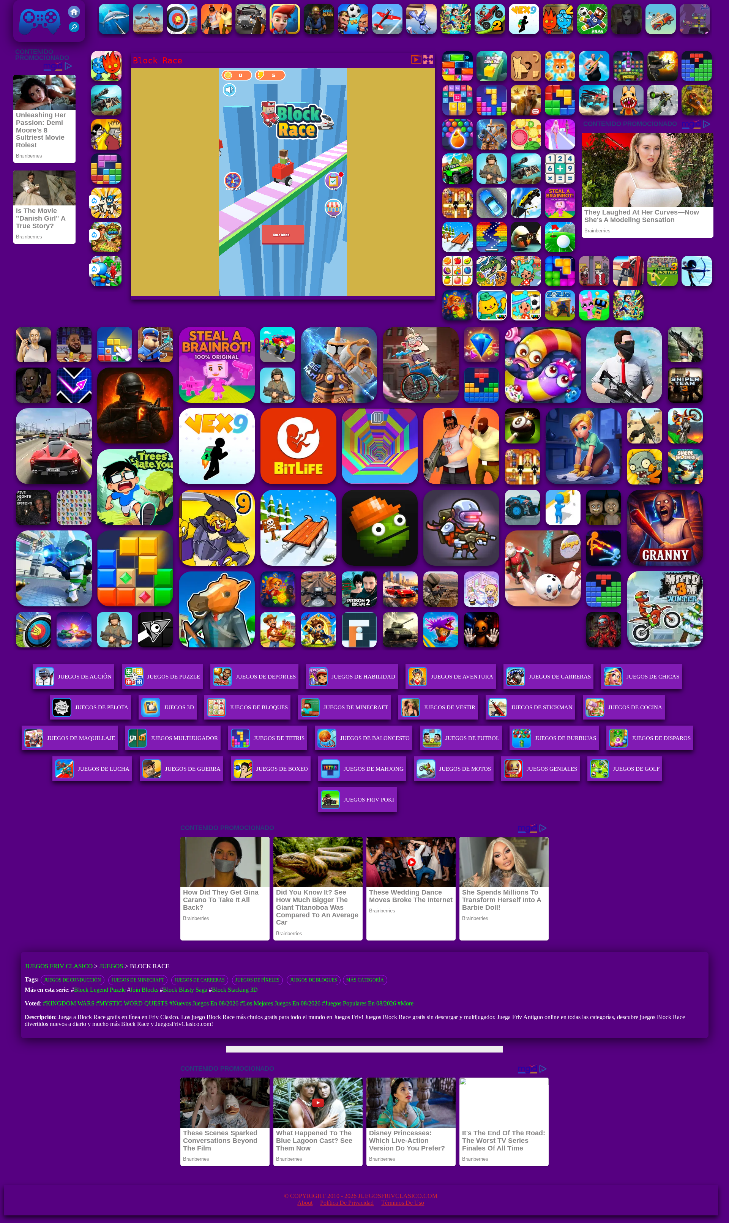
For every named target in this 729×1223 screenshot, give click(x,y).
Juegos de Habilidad (363, 677)
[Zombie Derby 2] (106, 113)
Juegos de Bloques (313, 980)
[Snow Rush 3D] (457, 250)
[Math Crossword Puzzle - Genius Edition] (560, 181)
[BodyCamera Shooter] (492, 181)
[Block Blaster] (560, 113)
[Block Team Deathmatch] (662, 79)
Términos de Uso (402, 1202)
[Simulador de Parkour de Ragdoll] (421, 32)
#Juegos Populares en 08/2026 (359, 1003)
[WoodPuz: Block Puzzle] (526, 79)
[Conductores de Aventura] (660, 32)
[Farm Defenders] (697, 113)
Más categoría (365, 980)
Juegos (111, 966)
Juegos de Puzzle (173, 677)
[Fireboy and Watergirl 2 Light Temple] (558, 32)
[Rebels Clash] (216, 32)
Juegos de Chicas (652, 677)
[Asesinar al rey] (594, 284)
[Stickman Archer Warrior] (697, 284)
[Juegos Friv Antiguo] (74, 16)
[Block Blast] (106, 181)
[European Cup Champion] (353, 32)
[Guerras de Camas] (492, 147)
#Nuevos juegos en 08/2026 (203, 1003)
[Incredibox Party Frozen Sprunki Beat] (594, 318)
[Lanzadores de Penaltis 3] (662, 284)
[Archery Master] (182, 32)
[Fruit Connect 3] (457, 284)
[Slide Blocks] (457, 79)
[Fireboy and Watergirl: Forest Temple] (106, 79)
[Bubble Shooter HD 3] (457, 147)
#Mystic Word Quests (132, 1003)
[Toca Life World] (526, 318)
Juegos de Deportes (266, 677)
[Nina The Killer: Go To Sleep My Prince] (626, 32)
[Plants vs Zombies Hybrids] (250, 32)
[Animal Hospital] (628, 113)
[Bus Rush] (285, 32)
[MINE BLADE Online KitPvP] (455, 32)
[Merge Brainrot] (492, 284)
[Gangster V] (526, 113)
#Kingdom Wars (69, 1003)
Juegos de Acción (85, 677)
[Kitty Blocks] (560, 79)
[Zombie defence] (106, 284)
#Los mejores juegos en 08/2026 (280, 1003)
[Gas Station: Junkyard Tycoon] (628, 284)
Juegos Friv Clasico (31, 10)
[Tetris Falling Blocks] (492, 113)
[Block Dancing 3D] (492, 79)
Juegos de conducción (72, 980)
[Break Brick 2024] (492, 250)
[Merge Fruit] (526, 147)
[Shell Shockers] (526, 250)
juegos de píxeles (257, 980)
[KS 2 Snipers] (662, 113)
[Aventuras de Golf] (560, 250)
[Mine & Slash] (319, 32)
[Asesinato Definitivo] (106, 147)
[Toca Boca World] (526, 284)
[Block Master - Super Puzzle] (697, 79)
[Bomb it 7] (457, 216)
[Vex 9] (524, 32)
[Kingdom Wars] (106, 216)
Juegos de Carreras (560, 677)
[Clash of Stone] (148, 32)
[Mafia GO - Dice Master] (457, 318)
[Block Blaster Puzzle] (560, 284)
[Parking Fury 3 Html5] (492, 216)
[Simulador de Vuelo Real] (387, 32)
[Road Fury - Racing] (594, 113)
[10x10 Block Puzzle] (628, 79)
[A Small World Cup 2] (592, 32)
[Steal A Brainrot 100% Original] (560, 216)
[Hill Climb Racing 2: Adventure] (490, 32)
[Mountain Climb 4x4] (457, 181)
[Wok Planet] (695, 32)
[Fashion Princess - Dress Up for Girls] (560, 147)
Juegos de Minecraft (138, 980)
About (304, 1202)
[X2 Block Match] (457, 113)
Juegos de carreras (200, 980)
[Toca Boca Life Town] (492, 318)
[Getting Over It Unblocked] (594, 79)
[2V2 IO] (560, 318)
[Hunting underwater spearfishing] (114, 32)
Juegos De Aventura (462, 677)
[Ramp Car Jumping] (526, 216)
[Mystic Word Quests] (106, 250)
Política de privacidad (347, 1202)
